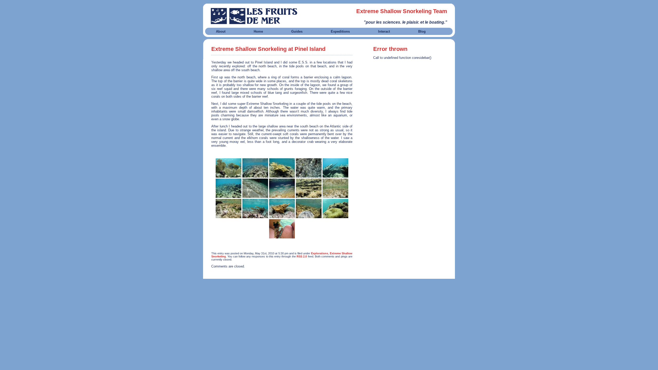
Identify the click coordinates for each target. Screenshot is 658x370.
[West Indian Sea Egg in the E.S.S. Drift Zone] (309, 208)
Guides (297, 31)
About (220, 31)
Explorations (319, 253)
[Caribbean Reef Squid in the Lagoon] (309, 168)
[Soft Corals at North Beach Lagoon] (228, 168)
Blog (422, 31)
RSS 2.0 (302, 256)
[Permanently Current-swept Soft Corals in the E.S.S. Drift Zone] (255, 208)
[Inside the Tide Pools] (309, 188)
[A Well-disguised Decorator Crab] (282, 228)
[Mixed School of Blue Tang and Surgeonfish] (228, 188)
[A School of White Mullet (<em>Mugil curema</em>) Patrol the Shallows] (282, 188)
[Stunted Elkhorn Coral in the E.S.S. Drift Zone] (282, 208)
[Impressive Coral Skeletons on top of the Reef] (335, 168)
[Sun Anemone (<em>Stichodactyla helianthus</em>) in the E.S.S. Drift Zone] (335, 208)
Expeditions (340, 31)
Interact (384, 31)
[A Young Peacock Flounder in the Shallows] (255, 188)
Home (258, 31)
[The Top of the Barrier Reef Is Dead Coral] (255, 168)
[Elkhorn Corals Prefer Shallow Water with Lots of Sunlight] (282, 168)
